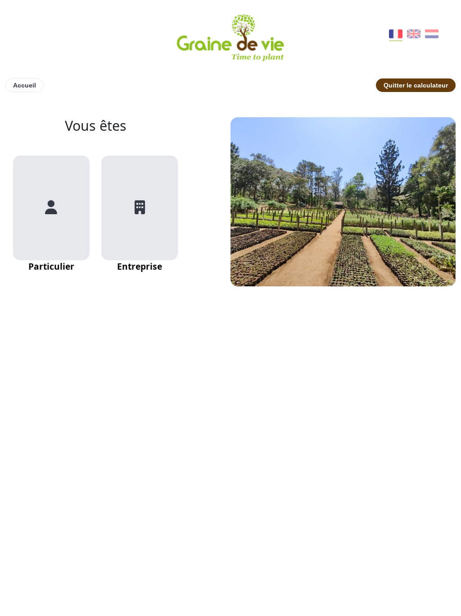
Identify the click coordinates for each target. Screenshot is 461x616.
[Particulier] (51, 208)
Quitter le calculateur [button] (416, 85)
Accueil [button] (24, 85)
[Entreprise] (139, 208)
